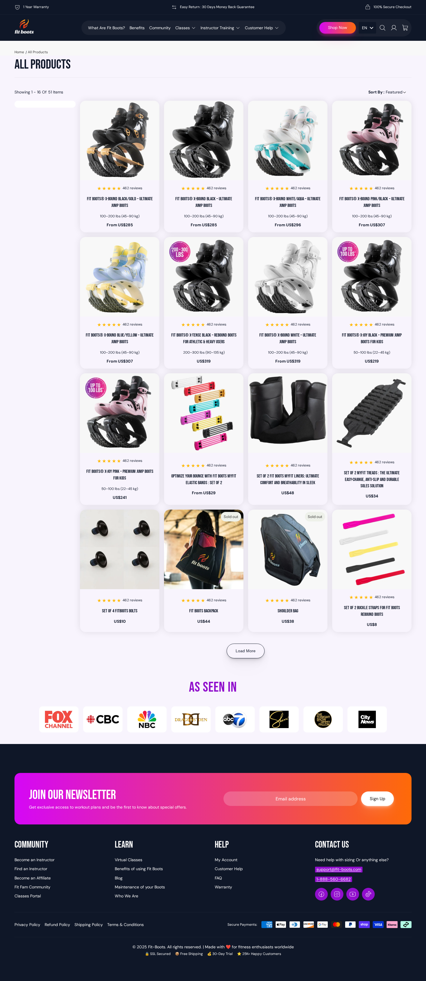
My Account (226, 859)
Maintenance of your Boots (140, 887)
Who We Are (126, 896)
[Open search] (382, 27)
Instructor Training (217, 27)
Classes (182, 27)
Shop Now (337, 27)
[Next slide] (150, 140)
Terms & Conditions (125, 924)
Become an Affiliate (32, 878)
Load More (246, 651)
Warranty (223, 887)
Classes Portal (27, 896)
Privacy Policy (27, 924)
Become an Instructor (34, 859)
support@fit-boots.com (338, 869)
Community (160, 27)
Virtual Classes (128, 859)
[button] (387, 92)
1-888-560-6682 (333, 879)
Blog (119, 878)
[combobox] (367, 28)
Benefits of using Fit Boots (139, 868)
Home (19, 52)
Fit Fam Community (32, 887)
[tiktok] (368, 894)
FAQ (218, 878)
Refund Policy (57, 924)
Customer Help (259, 27)
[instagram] (337, 894)
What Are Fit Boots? (106, 27)
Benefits (137, 27)
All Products (38, 52)
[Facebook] (321, 894)
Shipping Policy (88, 924)
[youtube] (352, 894)
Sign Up (377, 799)
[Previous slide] (88, 140)
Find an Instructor (30, 868)
